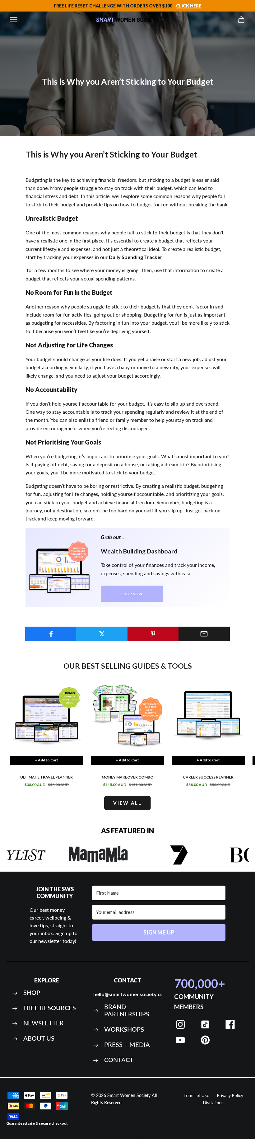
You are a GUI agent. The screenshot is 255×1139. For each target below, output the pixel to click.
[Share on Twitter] (101, 634)
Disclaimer (213, 1102)
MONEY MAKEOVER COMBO (127, 777)
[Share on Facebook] (51, 634)
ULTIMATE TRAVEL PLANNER (46, 777)
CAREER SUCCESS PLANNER (208, 777)
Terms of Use (196, 1095)
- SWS (152, 1136)
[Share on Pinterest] (153, 634)
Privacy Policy (230, 1095)
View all (127, 803)
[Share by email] (204, 634)
